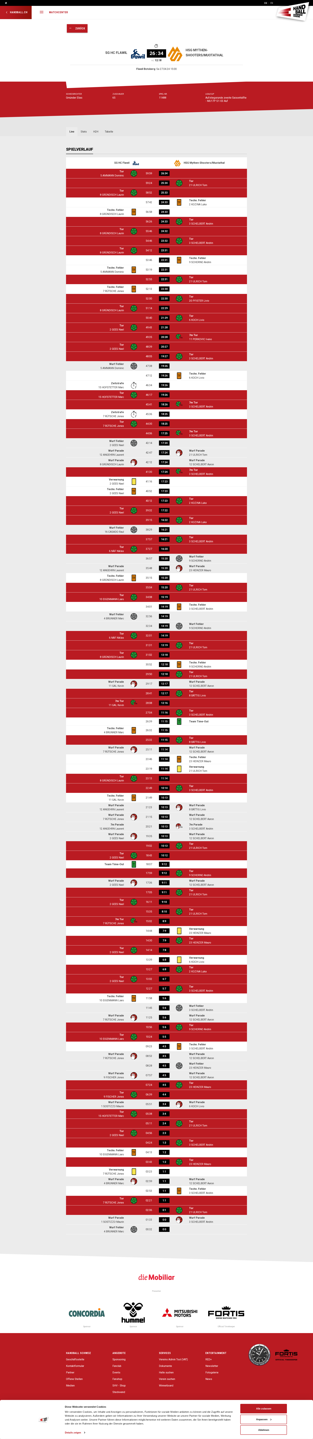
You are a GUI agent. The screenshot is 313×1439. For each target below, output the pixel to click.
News (208, 1379)
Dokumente (165, 1366)
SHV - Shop (119, 1385)
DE (265, 3)
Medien (70, 1385)
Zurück (78, 28)
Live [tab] (71, 131)
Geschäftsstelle (75, 1359)
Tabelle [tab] (109, 131)
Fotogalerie (211, 1372)
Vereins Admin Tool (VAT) (173, 1359)
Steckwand (118, 1392)
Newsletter (211, 1366)
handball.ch (18, 12)
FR (271, 3)
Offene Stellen (74, 1379)
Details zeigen (73, 1432)
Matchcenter (58, 12)
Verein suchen (167, 1379)
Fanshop (117, 1379)
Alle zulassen (263, 1408)
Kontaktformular (75, 1366)
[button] (42, 12)
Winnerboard (166, 1385)
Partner (70, 1372)
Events (116, 1372)
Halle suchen (166, 1372)
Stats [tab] (84, 131)
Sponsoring (119, 1359)
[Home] (4, 3)
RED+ (208, 1359)
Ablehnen (263, 1430)
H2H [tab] (95, 131)
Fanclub (116, 1366)
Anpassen (262, 1419)
